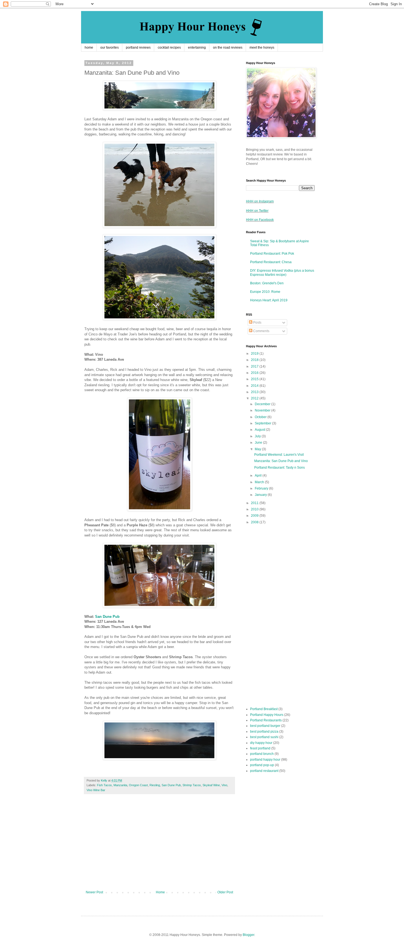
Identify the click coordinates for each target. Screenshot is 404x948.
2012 (255, 398)
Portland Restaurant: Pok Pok (272, 253)
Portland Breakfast (264, 709)
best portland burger (265, 726)
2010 (255, 509)
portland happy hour (265, 759)
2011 (255, 503)
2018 (255, 360)
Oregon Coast (138, 785)
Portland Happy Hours (266, 715)
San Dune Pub (107, 617)
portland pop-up (262, 765)
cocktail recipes (169, 47)
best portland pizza (264, 731)
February (262, 488)
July (258, 436)
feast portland (260, 748)
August (260, 430)
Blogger (248, 935)
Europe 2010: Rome (265, 292)
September (263, 423)
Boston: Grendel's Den (267, 283)
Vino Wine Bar (96, 790)
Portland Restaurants (266, 720)
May (258, 449)
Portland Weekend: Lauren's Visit (279, 455)
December (263, 404)
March (260, 482)
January (261, 495)
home (89, 47)
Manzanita (120, 785)
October (261, 417)
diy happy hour (261, 743)
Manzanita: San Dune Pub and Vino (281, 461)
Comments (260, 331)
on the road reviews (227, 47)
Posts (256, 322)
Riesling (155, 785)
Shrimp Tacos (191, 785)
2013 (255, 392)
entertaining (197, 47)
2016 (255, 373)
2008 (255, 522)
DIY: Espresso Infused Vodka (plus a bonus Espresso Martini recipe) (282, 272)
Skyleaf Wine (211, 785)
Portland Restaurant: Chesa (271, 262)
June (259, 442)
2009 (255, 516)
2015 (255, 379)
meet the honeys (262, 47)
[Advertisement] (159, 845)
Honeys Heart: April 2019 (268, 300)
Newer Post (94, 892)
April (258, 475)
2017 (255, 366)
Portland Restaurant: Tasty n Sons (279, 467)
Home (160, 892)
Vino (224, 785)
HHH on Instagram (260, 201)
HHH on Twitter (257, 211)
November (263, 410)
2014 (255, 386)
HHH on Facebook (260, 220)
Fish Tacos (104, 785)
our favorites (109, 47)
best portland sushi (264, 737)
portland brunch (262, 754)
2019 (255, 353)
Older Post (225, 892)
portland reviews (138, 47)
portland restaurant (264, 771)
